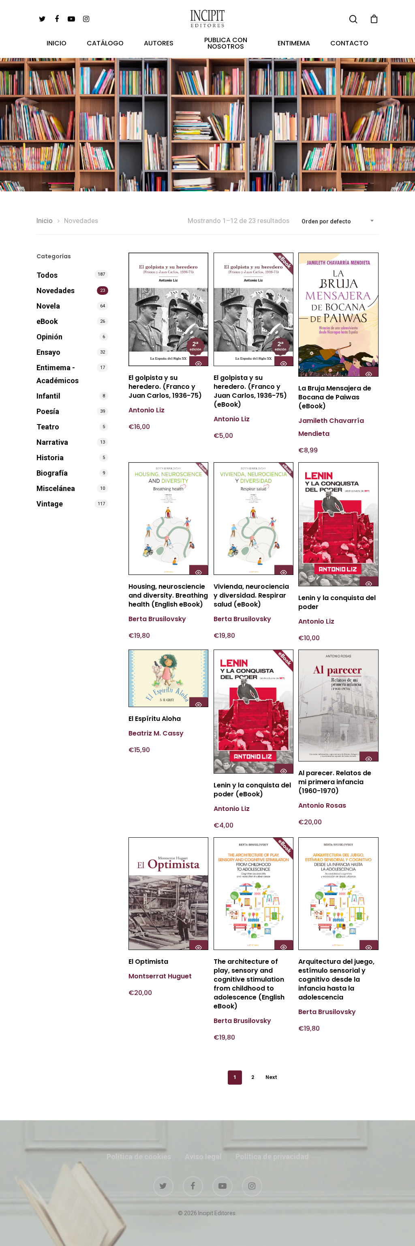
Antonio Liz (146, 410)
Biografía (52, 473)
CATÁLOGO (105, 44)
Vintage (49, 504)
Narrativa (52, 442)
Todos (47, 275)
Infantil (48, 396)
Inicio (44, 221)
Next (271, 1077)
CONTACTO (349, 44)
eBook (47, 321)
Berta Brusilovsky (157, 619)
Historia (50, 457)
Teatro (47, 426)
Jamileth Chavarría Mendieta (331, 427)
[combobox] (338, 221)
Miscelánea (55, 488)
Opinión (49, 336)
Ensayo (48, 352)
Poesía (47, 411)
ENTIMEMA (294, 44)
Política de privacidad (272, 1156)
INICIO (56, 44)
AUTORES (158, 44)
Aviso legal (203, 1156)
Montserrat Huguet (160, 976)
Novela (48, 306)
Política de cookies (139, 1156)
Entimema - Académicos (57, 374)
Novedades (55, 290)
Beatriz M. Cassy (156, 733)
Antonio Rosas (322, 805)
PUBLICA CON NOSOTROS (225, 44)
